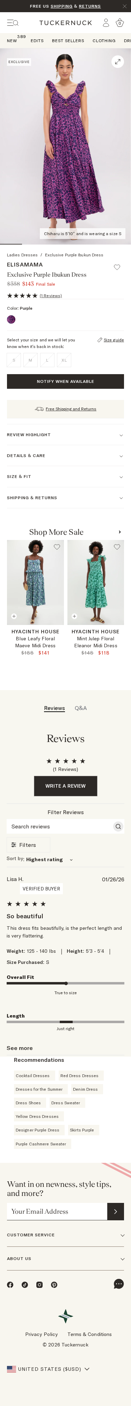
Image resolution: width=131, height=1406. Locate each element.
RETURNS (90, 6)
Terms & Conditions (89, 1334)
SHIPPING (62, 6)
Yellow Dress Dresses (37, 1116)
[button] (120, 264)
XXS (20, 632)
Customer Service (31, 1234)
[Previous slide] (10, 633)
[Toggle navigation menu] (13, 23)
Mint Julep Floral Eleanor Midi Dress (95, 642)
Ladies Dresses (22, 254)
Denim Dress (85, 1089)
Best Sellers (68, 40)
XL (64, 360)
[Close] (125, 6)
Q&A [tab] (81, 707)
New (12, 40)
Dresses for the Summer (39, 1089)
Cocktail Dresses (33, 1075)
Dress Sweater (65, 1102)
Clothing (104, 40)
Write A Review (65, 786)
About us (19, 1258)
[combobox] (66, 859)
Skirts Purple (82, 1130)
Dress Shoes (28, 1102)
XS (35, 632)
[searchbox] (59, 826)
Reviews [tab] (54, 707)
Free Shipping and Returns (71, 408)
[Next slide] (61, 633)
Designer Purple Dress (37, 1130)
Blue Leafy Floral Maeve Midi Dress (35, 642)
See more (20, 1047)
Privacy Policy (41, 1334)
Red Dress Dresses (79, 1075)
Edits (37, 40)
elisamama (25, 264)
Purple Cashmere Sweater (41, 1143)
